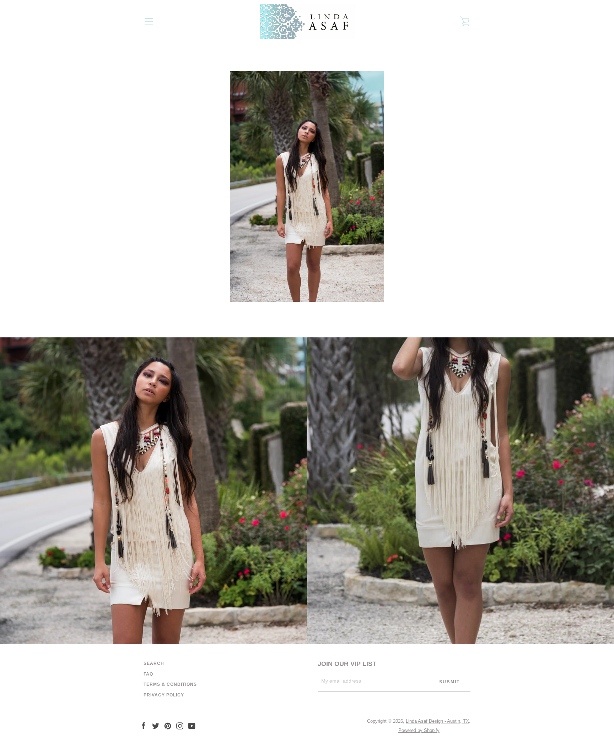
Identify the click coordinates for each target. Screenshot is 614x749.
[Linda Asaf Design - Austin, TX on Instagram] (179, 725)
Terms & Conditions (170, 684)
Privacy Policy (164, 695)
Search (154, 663)
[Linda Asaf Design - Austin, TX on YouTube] (191, 725)
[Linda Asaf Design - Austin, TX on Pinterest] (167, 725)
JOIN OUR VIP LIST (347, 663)
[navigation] (149, 21)
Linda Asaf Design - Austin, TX (437, 721)
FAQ (148, 674)
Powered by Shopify (419, 730)
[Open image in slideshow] (307, 186)
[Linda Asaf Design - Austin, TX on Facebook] (143, 725)
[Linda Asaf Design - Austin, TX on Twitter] (155, 725)
